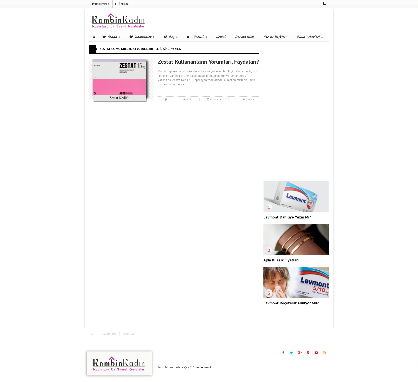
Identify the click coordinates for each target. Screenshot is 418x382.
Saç (171, 37)
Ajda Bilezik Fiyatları (281, 260)
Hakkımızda (101, 4)
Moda (112, 37)
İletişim (123, 4)
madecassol (203, 367)
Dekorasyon (244, 37)
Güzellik (197, 37)
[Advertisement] (296, 110)
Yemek (221, 37)
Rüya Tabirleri (308, 37)
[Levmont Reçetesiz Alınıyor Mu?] (296, 297)
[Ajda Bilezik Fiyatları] (296, 254)
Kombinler (142, 37)
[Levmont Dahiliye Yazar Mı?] (296, 211)
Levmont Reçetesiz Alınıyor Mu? (291, 302)
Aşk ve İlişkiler (275, 37)
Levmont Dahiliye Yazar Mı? (287, 217)
